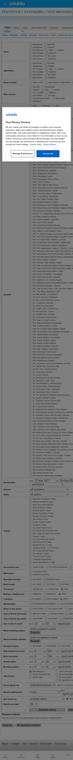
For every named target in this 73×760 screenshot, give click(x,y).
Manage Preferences (23, 154)
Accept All (48, 154)
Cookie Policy (36, 144)
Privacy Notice (49, 144)
